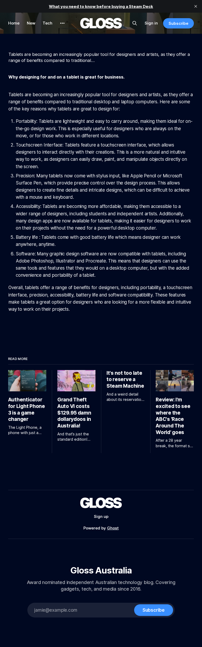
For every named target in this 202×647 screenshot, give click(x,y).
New (31, 23)
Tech (47, 23)
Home (13, 23)
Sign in (151, 23)
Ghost (113, 528)
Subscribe (178, 23)
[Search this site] (134, 23)
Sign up (101, 516)
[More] (62, 23)
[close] (195, 6)
